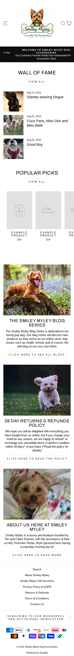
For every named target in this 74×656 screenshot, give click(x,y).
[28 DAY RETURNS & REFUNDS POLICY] (37, 390)
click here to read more (37, 555)
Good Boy (35, 145)
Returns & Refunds (37, 592)
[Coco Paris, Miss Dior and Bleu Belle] (13, 125)
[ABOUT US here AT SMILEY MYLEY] (37, 494)
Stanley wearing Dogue (45, 97)
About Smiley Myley (37, 575)
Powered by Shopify (37, 652)
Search (37, 569)
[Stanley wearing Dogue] (13, 101)
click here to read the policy (37, 458)
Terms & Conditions (37, 598)
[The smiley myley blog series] (37, 289)
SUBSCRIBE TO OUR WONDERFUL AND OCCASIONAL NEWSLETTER (36, 617)
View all (37, 81)
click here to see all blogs (37, 354)
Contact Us (37, 604)
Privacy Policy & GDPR (37, 586)
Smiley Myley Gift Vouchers (37, 580)
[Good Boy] (13, 149)
